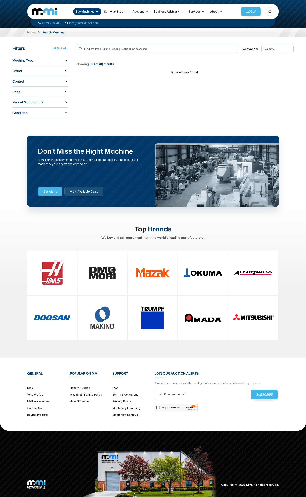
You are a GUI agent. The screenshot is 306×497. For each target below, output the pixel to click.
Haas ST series (80, 401)
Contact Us (34, 408)
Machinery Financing (126, 408)
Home (31, 32)
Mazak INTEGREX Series (86, 394)
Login (250, 11)
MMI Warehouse (38, 401)
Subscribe (264, 394)
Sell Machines (113, 11)
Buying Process (37, 414)
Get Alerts (50, 191)
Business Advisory (166, 11)
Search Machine (53, 32)
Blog (30, 387)
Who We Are (35, 394)
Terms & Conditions (125, 394)
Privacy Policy (121, 401)
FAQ (115, 387)
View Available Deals (84, 191)
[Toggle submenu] (97, 11)
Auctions (138, 11)
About (214, 11)
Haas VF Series (80, 387)
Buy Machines (85, 11)
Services (194, 11)
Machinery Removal (125, 414)
